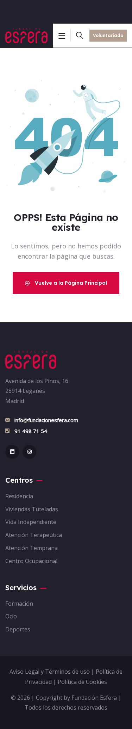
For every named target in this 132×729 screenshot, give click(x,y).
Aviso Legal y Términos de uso (50, 671)
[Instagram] (29, 452)
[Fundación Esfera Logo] (26, 35)
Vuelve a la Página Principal (70, 283)
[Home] (30, 359)
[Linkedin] (12, 452)
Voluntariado (108, 35)
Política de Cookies (82, 682)
